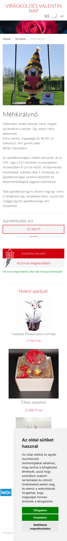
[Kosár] (47, 16)
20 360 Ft (33, 229)
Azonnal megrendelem (33, 263)
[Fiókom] (61, 16)
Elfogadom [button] (40, 510)
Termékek (20, 39)
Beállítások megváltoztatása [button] (40, 526)
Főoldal (7, 39)
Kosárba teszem (33, 253)
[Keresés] (55, 16)
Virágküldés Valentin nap (33, 8)
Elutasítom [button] (40, 517)
